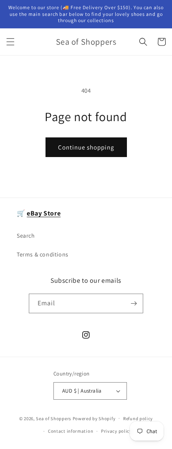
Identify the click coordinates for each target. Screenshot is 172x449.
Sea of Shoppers (53, 418)
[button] (10, 42)
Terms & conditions (42, 254)
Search (26, 235)
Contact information (70, 431)
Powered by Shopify (94, 418)
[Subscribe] (133, 303)
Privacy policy (116, 431)
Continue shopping (86, 147)
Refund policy (138, 418)
